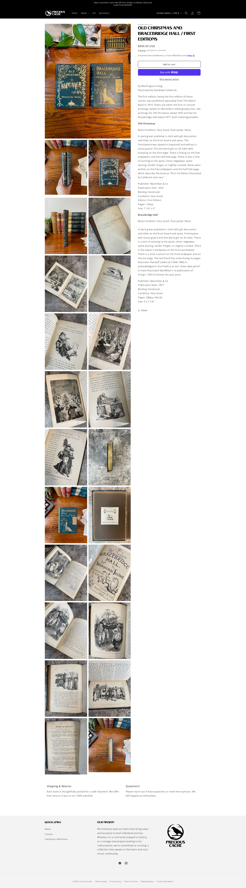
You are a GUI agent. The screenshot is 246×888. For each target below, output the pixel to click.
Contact (49, 834)
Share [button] (144, 310)
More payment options (169, 79)
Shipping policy (147, 881)
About (48, 829)
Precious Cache (85, 881)
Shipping (142, 50)
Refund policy (101, 881)
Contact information (164, 881)
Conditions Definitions (56, 839)
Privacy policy (115, 881)
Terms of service (131, 881)
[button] (85, 13)
